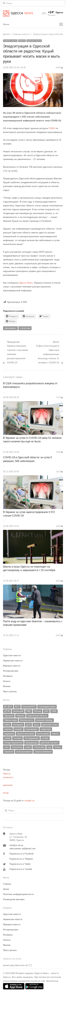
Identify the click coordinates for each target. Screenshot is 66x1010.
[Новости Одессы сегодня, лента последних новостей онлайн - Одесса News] (18, 13)
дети (28, 724)
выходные (18, 724)
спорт (28, 747)
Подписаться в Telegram (21, 859)
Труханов (8, 715)
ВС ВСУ (8, 706)
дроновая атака (50, 724)
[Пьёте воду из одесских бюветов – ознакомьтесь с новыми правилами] (33, 586)
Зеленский (18, 711)
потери (45, 738)
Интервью (8, 676)
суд (49, 747)
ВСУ (17, 706)
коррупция (46, 729)
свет (6, 747)
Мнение (6, 686)
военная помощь (44, 720)
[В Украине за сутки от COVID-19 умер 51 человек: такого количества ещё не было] (33, 403)
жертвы (8, 729)
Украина (20, 715)
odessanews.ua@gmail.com (22, 848)
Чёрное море (10, 720)
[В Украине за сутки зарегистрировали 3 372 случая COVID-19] (33, 477)
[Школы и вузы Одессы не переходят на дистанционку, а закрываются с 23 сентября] (33, 532)
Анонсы (6, 681)
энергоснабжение (43, 751)
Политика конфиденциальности (18, 894)
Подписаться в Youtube (20, 869)
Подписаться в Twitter (20, 864)
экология (8, 751)
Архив (6, 889)
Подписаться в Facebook (21, 853)
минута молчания (25, 733)
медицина (9, 733)
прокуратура (31, 742)
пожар (7, 738)
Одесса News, (26, 282)
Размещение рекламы (14, 899)
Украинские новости (12, 660)
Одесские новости (34, 41)
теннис (57, 747)
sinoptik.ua (29, 800)
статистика (25, 328)
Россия (37, 711)
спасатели (17, 747)
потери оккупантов (13, 742)
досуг (36, 724)
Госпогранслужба (47, 706)
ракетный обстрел (49, 742)
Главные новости (10, 41)
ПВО (28, 711)
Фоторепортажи (10, 671)
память (55, 733)
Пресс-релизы (10, 691)
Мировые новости (11, 666)
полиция (17, 738)
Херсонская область (37, 715)
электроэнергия (23, 751)
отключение (43, 733)
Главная (7, 884)
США (54, 711)
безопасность (26, 720)
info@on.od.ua (16, 845)
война (7, 724)
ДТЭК (7, 711)
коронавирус (10, 328)
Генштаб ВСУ (29, 706)
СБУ (46, 711)
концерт (18, 729)
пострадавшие (32, 738)
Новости (22, 41)
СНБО (52, 128)
